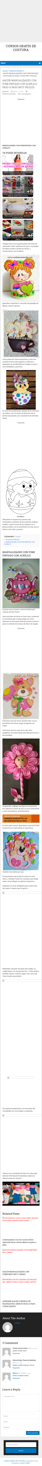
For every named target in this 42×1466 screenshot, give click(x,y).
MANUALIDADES (9, 94)
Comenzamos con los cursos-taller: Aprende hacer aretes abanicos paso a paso (19, 1242)
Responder (16, 1353)
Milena (15, 1373)
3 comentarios (25, 94)
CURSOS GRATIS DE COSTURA (21, 48)
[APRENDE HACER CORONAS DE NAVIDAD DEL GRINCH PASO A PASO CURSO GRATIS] (21, 1288)
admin (6, 91)
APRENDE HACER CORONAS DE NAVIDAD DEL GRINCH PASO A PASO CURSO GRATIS (18, 1304)
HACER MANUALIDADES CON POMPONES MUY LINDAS (15, 1272)
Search (21, 1450)
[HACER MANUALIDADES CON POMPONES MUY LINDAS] (21, 1259)
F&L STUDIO (25, 1463)
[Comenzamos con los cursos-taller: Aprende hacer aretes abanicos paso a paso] (21, 1227)
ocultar (17, 536)
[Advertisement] (21, 21)
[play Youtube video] (21, 1194)
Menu (3, 63)
